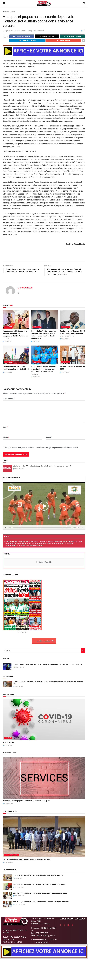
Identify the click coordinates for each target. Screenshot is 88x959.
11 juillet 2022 (18, 686)
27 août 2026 (36, 341)
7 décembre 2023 (19, 896)
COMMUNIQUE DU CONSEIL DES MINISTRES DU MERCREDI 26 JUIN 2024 (38, 875)
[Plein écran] (82, 527)
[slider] (42, 527)
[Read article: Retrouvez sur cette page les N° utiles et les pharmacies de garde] (44, 778)
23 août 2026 (65, 339)
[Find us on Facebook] (60, 925)
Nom (5, 427)
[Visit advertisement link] (44, 51)
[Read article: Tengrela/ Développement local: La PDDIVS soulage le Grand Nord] (44, 836)
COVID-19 (8, 738)
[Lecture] (6, 527)
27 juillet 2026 (18, 469)
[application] (44, 506)
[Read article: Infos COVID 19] (44, 719)
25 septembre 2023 (19, 904)
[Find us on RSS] (72, 925)
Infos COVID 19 (8, 742)
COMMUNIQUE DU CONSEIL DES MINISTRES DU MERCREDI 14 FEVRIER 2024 (39, 884)
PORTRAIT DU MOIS (11, 855)
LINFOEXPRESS (25, 288)
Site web (49, 437)
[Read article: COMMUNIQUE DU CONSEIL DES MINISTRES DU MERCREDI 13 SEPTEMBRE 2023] (7, 904)
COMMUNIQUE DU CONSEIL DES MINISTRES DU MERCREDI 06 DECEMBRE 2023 (40, 893)
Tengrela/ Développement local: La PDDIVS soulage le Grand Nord (27, 859)
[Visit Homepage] (44, 3)
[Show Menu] (4, 3)
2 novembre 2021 (19, 667)
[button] (44, 506)
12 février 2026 (8, 862)
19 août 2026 (8, 372)
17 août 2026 (65, 372)
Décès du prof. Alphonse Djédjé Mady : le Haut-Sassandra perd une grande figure (72, 333)
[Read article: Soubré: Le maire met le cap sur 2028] (73, 355)
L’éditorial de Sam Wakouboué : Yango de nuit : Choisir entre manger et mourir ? (42, 466)
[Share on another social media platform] (83, 40)
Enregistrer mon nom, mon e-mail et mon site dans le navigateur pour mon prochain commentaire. (42, 448)
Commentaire (9, 398)
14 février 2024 (18, 887)
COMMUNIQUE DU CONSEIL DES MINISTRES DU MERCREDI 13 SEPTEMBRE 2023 (41, 902)
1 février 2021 (8, 745)
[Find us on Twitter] (64, 925)
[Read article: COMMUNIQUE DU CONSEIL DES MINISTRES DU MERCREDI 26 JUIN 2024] (7, 877)
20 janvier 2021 (8, 803)
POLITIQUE (11, 11)
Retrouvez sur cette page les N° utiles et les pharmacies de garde (26, 801)
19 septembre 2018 (9, 31)
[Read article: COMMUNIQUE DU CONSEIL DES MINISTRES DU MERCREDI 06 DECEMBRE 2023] (7, 895)
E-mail (6, 437)
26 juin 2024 (18, 878)
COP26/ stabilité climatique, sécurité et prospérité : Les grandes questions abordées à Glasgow (47, 664)
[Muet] (78, 527)
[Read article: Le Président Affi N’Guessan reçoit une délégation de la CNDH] (16, 355)
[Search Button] (84, 3)
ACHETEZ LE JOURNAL (45, 641)
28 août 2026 (8, 341)
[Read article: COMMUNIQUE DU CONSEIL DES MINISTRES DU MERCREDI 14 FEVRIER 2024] (7, 886)
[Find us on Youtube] (68, 925)
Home (5, 11)
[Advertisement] (44, 254)
